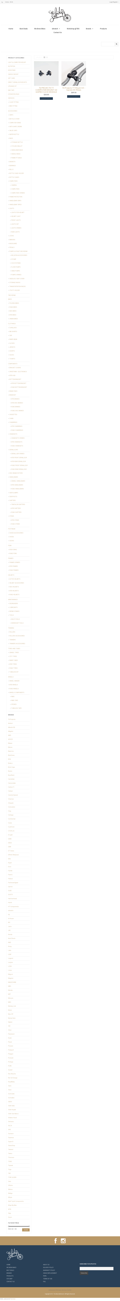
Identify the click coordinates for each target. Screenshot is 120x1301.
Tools (11, 615)
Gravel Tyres (14, 652)
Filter (26, 1230)
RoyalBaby (11, 1082)
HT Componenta (13, 906)
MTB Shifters (16, 508)
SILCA (10, 1125)
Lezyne (10, 962)
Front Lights (16, 220)
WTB (9, 1209)
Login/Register (113, 2)
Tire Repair (12, 295)
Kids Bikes (12, 311)
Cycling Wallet (16, 146)
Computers (13, 181)
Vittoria (10, 1185)
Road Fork (13, 553)
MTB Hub (12, 375)
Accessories (12, 111)
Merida (10, 990)
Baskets (12, 162)
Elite (9, 859)
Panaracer (11, 1034)
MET (9, 994)
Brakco (10, 763)
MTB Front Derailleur (19, 457)
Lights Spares (16, 228)
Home (11, 29)
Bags (11, 138)
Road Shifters (16, 512)
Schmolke (11, 1094)
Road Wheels (14, 689)
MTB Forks (13, 549)
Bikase (10, 743)
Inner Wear (13, 339)
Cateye (10, 791)
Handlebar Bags (17, 150)
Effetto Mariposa (13, 855)
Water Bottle (14, 134)
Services (11, 98)
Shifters (12, 500)
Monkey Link (12, 1006)
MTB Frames (13, 566)
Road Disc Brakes (17, 411)
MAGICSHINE (12, 982)
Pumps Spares (16, 275)
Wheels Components (16, 692)
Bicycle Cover (14, 119)
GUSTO (10, 894)
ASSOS (10, 739)
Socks (11, 355)
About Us (46, 1264)
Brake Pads (13, 391)
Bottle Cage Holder (16, 173)
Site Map (9, 1278)
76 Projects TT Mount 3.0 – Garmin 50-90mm (73, 89)
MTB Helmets (14, 591)
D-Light (10, 835)
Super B (10, 1141)
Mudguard (13, 243)
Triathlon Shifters (18, 504)
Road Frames (14, 570)
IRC (9, 922)
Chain (11, 418)
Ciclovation (11, 807)
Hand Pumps (15, 271)
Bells (11, 169)
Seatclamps (13, 493)
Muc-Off (10, 1014)
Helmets (11, 575)
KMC (9, 942)
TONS (10, 1161)
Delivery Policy (48, 1267)
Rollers (12, 632)
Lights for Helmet (17, 212)
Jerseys (12, 347)
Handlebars (13, 477)
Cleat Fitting (14, 102)
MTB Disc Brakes (17, 403)
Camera (14, 185)
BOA (9, 759)
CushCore (11, 827)
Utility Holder (14, 290)
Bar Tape (11, 90)
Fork (10, 545)
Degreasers (13, 603)
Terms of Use (47, 1278)
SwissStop (11, 1145)
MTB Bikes (12, 315)
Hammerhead (12, 898)
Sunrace (11, 1133)
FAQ (44, 1281)
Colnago (10, 815)
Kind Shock (11, 938)
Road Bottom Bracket (19, 387)
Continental (11, 819)
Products (103, 29)
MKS (9, 1002)
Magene (10, 978)
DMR (9, 847)
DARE (10, 839)
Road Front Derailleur (19, 465)
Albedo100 (11, 727)
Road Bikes (13, 307)
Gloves (12, 343)
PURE (10, 1066)
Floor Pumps (16, 267)
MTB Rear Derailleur (18, 461)
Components (12, 364)
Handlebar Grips (15, 200)
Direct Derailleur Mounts (17, 82)
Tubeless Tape (16, 708)
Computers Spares (18, 193)
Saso (9, 1090)
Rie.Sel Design (12, 1078)
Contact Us (58, 32)
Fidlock (10, 879)
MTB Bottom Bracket (18, 383)
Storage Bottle (17, 142)
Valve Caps (13, 130)
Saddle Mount (13, 74)
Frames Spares (14, 562)
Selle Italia (11, 1106)
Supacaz (11, 1137)
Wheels (11, 677)
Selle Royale (12, 1110)
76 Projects (11, 719)
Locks (11, 236)
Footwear (11, 529)
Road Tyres (13, 668)
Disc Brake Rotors (16, 473)
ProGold (10, 1058)
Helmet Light (16, 216)
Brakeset (12, 395)
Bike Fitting (13, 106)
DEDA (10, 843)
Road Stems (15, 524)
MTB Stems (15, 520)
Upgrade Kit (12, 86)
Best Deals (24, 29)
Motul (10, 1010)
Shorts (12, 351)
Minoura (10, 998)
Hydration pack (13, 94)
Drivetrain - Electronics (18, 371)
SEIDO (10, 1102)
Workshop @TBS (73, 29)
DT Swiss (11, 851)
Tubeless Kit (13, 672)
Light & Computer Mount (17, 62)
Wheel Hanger (14, 681)
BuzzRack (11, 775)
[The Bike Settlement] (60, 14)
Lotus (10, 970)
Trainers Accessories (17, 643)
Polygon (10, 1054)
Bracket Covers (15, 368)
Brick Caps (11, 767)
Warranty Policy (49, 1270)
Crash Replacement (50, 1273)
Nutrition (11, 66)
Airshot (10, 723)
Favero (10, 875)
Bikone (10, 747)
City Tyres (13, 656)
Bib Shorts (13, 331)
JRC (9, 930)
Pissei (10, 1042)
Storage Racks (14, 282)
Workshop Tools (17, 623)
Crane (10, 823)
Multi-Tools (15, 619)
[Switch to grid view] (44, 57)
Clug (9, 811)
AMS (9, 735)
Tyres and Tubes (14, 648)
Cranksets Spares (18, 438)
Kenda (10, 934)
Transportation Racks (17, 286)
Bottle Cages (14, 177)
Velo (9, 1181)
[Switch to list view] (47, 57)
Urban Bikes (13, 319)
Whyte (10, 1197)
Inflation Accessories (19, 255)
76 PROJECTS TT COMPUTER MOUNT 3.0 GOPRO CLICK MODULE (46, 90)
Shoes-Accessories (16, 533)
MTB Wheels (13, 685)
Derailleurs (13, 450)
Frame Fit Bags (16, 158)
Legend (10, 958)
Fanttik (10, 871)
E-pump (13, 259)
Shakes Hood (12, 1117)
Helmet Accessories (16, 583)
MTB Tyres (13, 664)
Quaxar (10, 1070)
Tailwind (10, 1149)
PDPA (44, 1276)
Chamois (11, 799)
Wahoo (10, 1189)
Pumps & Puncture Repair (18, 251)
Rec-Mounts (12, 1074)
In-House (11, 918)
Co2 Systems (16, 263)
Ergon (10, 863)
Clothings (12, 323)
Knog (9, 946)
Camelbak (11, 779)
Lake (9, 950)
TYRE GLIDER (12, 1177)
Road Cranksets (17, 446)
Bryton (10, 771)
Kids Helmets (14, 587)
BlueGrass (11, 755)
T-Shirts (12, 359)
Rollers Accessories (17, 636)
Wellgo (10, 1193)
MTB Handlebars (17, 485)
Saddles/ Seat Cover (16, 279)
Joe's (10, 926)
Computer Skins (15, 123)
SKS (9, 1129)
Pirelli (9, 1038)
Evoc (9, 867)
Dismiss (12, 1299)
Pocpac (10, 1046)
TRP (9, 1173)
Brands (88, 29)
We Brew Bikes (39, 29)
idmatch (55, 29)
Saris (9, 1086)
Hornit (10, 902)
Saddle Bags (15, 154)
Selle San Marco (13, 1114)
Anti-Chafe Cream (15, 126)
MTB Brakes (15, 399)
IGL (9, 914)
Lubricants (13, 607)
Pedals (11, 247)
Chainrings (13, 422)
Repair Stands (14, 611)
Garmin (10, 887)
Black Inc (11, 751)
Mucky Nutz (11, 1018)
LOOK (10, 966)
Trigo (9, 1169)
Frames (10, 558)
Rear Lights (15, 232)
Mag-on (10, 974)
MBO (9, 986)
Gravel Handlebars (18, 481)
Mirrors (12, 240)
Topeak (10, 1165)
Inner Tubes (13, 660)
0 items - (9, 2)
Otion (9, 1030)
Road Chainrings (17, 430)
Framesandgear (13, 882)
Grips (11, 115)
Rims (12, 696)
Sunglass (13, 328)
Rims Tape (14, 700)
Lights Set (15, 224)
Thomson (11, 1157)
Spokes (13, 704)
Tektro (10, 1153)
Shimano (11, 1121)
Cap (10, 335)
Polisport (11, 1050)
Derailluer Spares (17, 454)
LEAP (9, 954)
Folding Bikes (14, 303)
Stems (11, 516)
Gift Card (11, 78)
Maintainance (13, 599)
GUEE (10, 890)
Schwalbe (11, 1098)
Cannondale (12, 783)
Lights (11, 208)
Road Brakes (15, 407)
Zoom (10, 1217)
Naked (10, 1022)
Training (11, 628)
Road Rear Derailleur (19, 469)
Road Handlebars (17, 489)
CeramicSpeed (13, 795)
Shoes (11, 537)
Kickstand (11, 70)
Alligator (10, 731)
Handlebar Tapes (15, 204)
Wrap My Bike (12, 1205)
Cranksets (13, 434)
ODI (9, 1026)
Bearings (12, 165)
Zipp (9, 1213)
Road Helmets (14, 594)
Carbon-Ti (11, 787)
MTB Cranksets (16, 442)
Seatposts (13, 496)
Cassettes (13, 414)
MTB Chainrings (16, 426)
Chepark (10, 803)
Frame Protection (15, 197)
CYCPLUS (11, 831)
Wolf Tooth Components (16, 1201)
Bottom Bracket (15, 379)
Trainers (12, 640)
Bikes (10, 299)
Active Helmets (14, 579)
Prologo (10, 1062)
